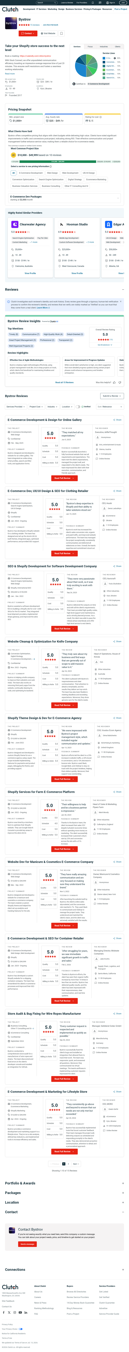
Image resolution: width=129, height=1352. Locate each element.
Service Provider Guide (109, 1314)
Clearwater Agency (33, 224)
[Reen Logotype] (15, 224)
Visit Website (49, 33)
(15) (111, 340)
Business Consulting (51, 186)
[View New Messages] (100, 3)
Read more (10, 73)
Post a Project (121, 9)
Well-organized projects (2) (21, 346)
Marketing (52, 9)
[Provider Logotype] (11, 23)
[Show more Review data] (64, 478)
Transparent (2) (65, 340)
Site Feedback (8, 1301)
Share (118, 420)
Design (61, 9)
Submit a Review (110, 396)
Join (123, 3)
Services (77, 47)
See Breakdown (104, 345)
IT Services (41, 9)
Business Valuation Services (24, 186)
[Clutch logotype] (10, 9)
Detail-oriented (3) (75, 334)
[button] (16, 406)
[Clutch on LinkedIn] (26, 1312)
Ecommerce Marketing (111, 70)
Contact (28, 33)
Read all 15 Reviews (64, 382)
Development (29, 9)
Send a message (27, 1244)
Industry (51, 406)
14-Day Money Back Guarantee (80, 1303)
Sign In (112, 3)
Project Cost (35, 406)
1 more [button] (34, 242)
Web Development (70, 173)
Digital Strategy (111, 66)
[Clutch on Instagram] (15, 1312)
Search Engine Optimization (111, 78)
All (13, 173)
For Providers (82, 3)
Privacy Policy (7, 1324)
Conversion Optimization (111, 62)
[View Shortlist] (93, 3)
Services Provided (14, 406)
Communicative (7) (30, 334)
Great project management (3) (22, 340)
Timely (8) (13, 334)
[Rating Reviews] (24, 25)
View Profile (30, 273)
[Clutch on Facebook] (3, 1312)
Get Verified (104, 1297)
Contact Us (7, 1306)
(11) (28, 232)
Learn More (42, 307)
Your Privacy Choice (9, 1329)
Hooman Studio (77, 224)
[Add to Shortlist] (61, 33)
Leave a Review (67, 3)
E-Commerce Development (109, 58)
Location (66, 406)
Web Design (52, 173)
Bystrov (25, 19)
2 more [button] (91, 242)
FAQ (36, 1314)
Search (40, 3)
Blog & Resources (74, 1308)
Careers (37, 1297)
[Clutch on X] (9, 1312)
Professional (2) (47, 340)
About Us (38, 1291)
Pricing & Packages (92, 9)
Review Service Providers (78, 1297)
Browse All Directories (76, 1291)
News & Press (40, 1303)
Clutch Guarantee (107, 1303)
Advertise (103, 1308)
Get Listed (103, 1291)
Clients (117, 47)
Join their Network (50, 25)
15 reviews (35, 25)
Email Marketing (111, 74)
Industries (104, 47)
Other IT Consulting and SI (76, 186)
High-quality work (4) (53, 334)
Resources (107, 9)
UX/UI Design (89, 173)
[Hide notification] (120, 301)
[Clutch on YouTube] (20, 1312)
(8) (75, 232)
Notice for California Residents (14, 1334)
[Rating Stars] (20, 232)
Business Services (74, 9)
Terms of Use (7, 1338)
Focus (90, 47)
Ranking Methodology (44, 1308)
